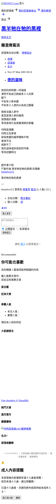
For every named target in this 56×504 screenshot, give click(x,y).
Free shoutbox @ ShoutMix (15, 400)
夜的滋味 (14, 80)
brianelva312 (7, 171)
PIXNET (14, 453)
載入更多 (6, 213)
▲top (4, 207)
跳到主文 (6, 37)
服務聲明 (34, 456)
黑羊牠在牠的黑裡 (21, 28)
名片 (9, 66)
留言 (33, 189)
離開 (18, 498)
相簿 (9, 59)
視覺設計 (27, 52)
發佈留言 (6, 232)
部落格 (11, 63)
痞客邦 (26, 189)
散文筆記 (25, 198)
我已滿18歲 (7, 498)
